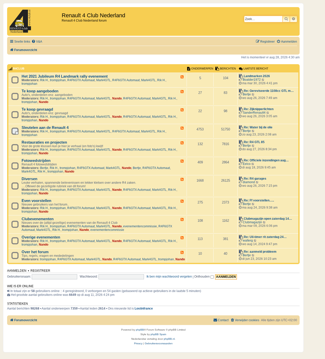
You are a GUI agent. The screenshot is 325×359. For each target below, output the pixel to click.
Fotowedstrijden (36, 161)
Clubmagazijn (252, 222)
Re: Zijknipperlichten (258, 109)
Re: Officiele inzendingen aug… (266, 160)
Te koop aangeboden (40, 91)
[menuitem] (36, 41)
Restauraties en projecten (44, 142)
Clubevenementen (38, 219)
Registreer (40, 270)
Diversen (29, 179)
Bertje (247, 94)
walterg (248, 240)
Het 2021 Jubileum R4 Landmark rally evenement (65, 76)
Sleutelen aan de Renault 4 (45, 128)
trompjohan (58, 80)
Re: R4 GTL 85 (254, 142)
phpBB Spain (158, 334)
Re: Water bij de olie (258, 127)
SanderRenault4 (254, 112)
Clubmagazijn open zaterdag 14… (268, 218)
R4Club (18, 68)
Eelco (247, 164)
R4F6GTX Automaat (81, 80)
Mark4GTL (103, 80)
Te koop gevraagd (37, 109)
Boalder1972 (252, 79)
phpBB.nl (169, 338)
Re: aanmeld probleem (260, 251)
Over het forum (35, 252)
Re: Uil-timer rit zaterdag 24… (265, 237)
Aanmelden (16, 270)
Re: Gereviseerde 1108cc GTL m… (269, 91)
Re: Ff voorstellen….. (259, 200)
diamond (249, 182)
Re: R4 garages (255, 178)
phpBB (140, 329)
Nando (117, 98)
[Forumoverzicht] (35, 21)
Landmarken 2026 (257, 76)
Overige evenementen (41, 237)
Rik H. (44, 80)
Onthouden (202, 276)
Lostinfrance (144, 308)
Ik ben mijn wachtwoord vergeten (169, 276)
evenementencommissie (140, 226)
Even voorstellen (36, 201)
